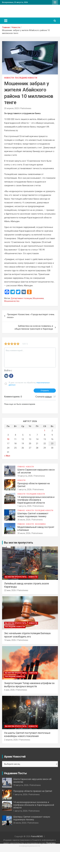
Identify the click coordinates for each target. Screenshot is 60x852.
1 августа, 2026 (24, 489)
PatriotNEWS (14, 9)
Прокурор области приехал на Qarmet (32, 791)
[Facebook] (11, 376)
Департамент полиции (21, 298)
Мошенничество (11, 301)
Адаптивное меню (55, 2)
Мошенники (38, 298)
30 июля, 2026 (23, 520)
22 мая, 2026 (10, 590)
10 (8, 439)
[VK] (6, 376)
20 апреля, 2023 (11, 108)
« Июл (7, 455)
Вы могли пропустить (15, 577)
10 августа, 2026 (25, 476)
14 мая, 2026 (10, 640)
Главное (21, 467)
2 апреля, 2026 (11, 740)
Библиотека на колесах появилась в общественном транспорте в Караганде (34, 327)
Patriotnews (26, 108)
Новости (9, 78)
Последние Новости (26, 78)
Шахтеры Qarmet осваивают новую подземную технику (32, 515)
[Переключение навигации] (5, 21)
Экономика (40, 524)
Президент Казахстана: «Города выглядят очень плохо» (30, 316)
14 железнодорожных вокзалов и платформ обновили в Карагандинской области (35, 500)
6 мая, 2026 (9, 690)
